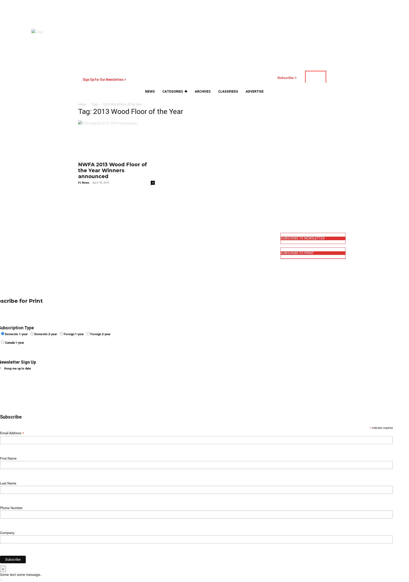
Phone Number (11, 508)
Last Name (8, 483)
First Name (8, 458)
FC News (83, 182)
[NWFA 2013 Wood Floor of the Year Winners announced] (116, 139)
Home (82, 104)
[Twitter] (211, 259)
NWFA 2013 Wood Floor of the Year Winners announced (112, 170)
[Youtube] (211, 267)
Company (7, 533)
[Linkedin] (211, 251)
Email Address (12, 433)
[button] (311, 91)
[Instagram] (211, 244)
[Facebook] (211, 236)
